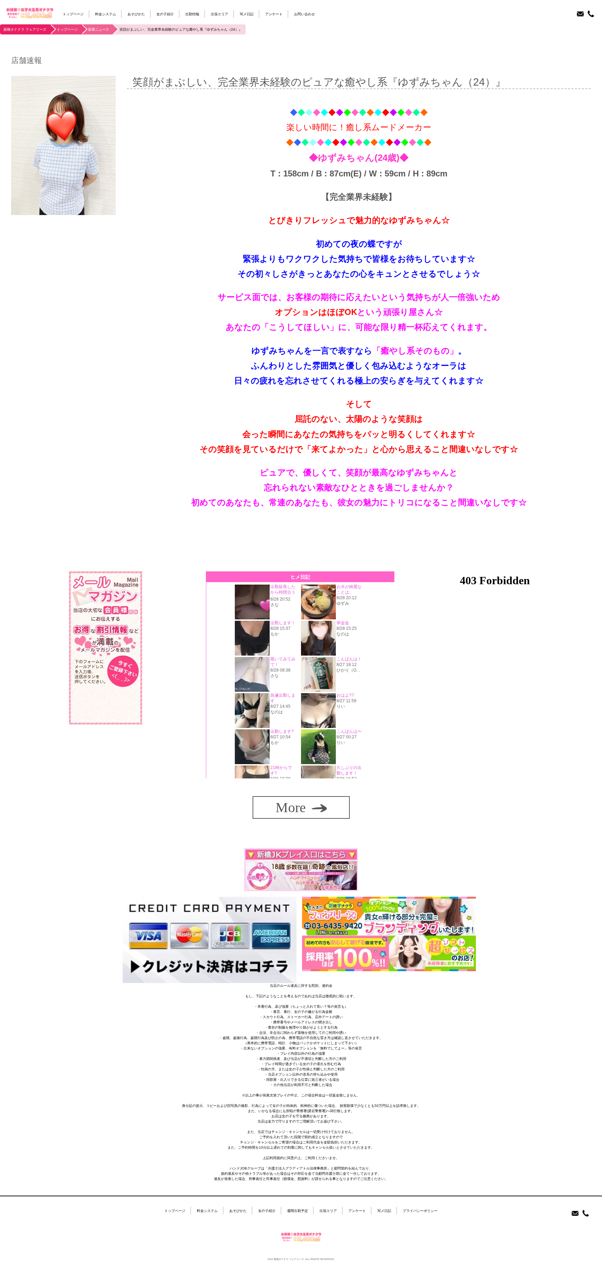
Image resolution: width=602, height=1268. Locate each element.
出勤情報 (192, 14)
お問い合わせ (304, 14)
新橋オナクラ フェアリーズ (24, 29)
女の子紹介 (165, 14)
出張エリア (219, 14)
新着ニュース (98, 29)
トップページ (73, 14)
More (291, 807)
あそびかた (136, 14)
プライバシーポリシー (420, 1211)
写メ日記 (247, 14)
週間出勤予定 (297, 1211)
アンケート (274, 14)
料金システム (105, 14)
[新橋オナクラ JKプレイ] (301, 888)
